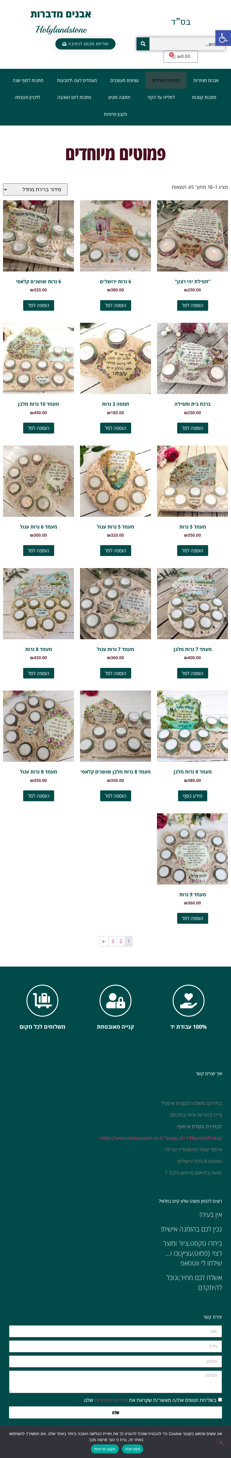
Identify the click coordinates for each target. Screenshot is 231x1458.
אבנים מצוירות (205, 80)
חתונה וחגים (119, 97)
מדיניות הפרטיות (111, 1400)
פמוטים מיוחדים (166, 80)
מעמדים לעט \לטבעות (77, 80)
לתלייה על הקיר (161, 97)
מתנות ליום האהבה (74, 97)
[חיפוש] (143, 43)
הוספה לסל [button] (192, 305)
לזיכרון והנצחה (27, 97)
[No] (221, 1441)
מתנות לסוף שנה (28, 80)
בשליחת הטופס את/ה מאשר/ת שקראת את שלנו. (150, 1400)
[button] (223, 38)
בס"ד (181, 21)
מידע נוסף (192, 796)
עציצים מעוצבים (124, 80)
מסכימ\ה (132, 1449)
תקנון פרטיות (115, 114)
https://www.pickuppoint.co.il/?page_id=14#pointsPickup (161, 1138)
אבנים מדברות (60, 13)
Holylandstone (60, 30)
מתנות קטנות (204, 97)
